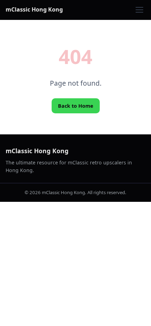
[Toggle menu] (139, 10)
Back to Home (75, 105)
